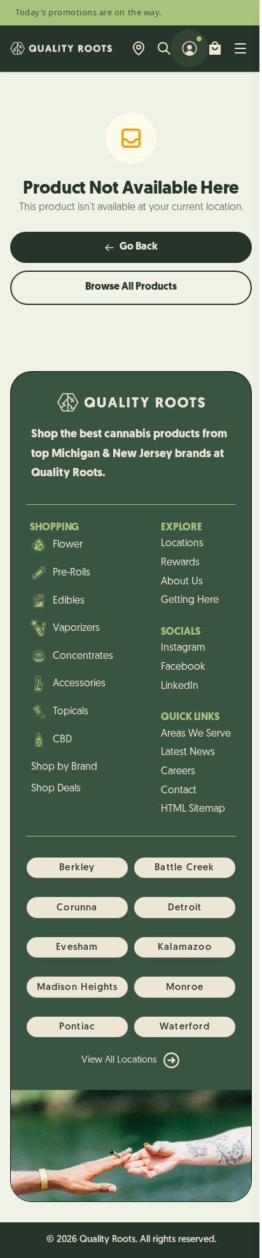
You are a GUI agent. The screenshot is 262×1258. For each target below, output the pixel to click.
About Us (182, 582)
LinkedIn (179, 686)
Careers (178, 772)
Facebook (183, 667)
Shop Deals (56, 789)
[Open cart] (214, 48)
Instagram (183, 648)
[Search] (164, 48)
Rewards (180, 563)
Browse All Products (131, 287)
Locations (182, 544)
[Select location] (138, 48)
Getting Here (190, 600)
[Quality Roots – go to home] (61, 48)
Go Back (139, 247)
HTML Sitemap (193, 809)
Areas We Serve (196, 734)
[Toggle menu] (240, 48)
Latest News (188, 752)
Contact (179, 791)
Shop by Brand (64, 767)
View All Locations (118, 1060)
